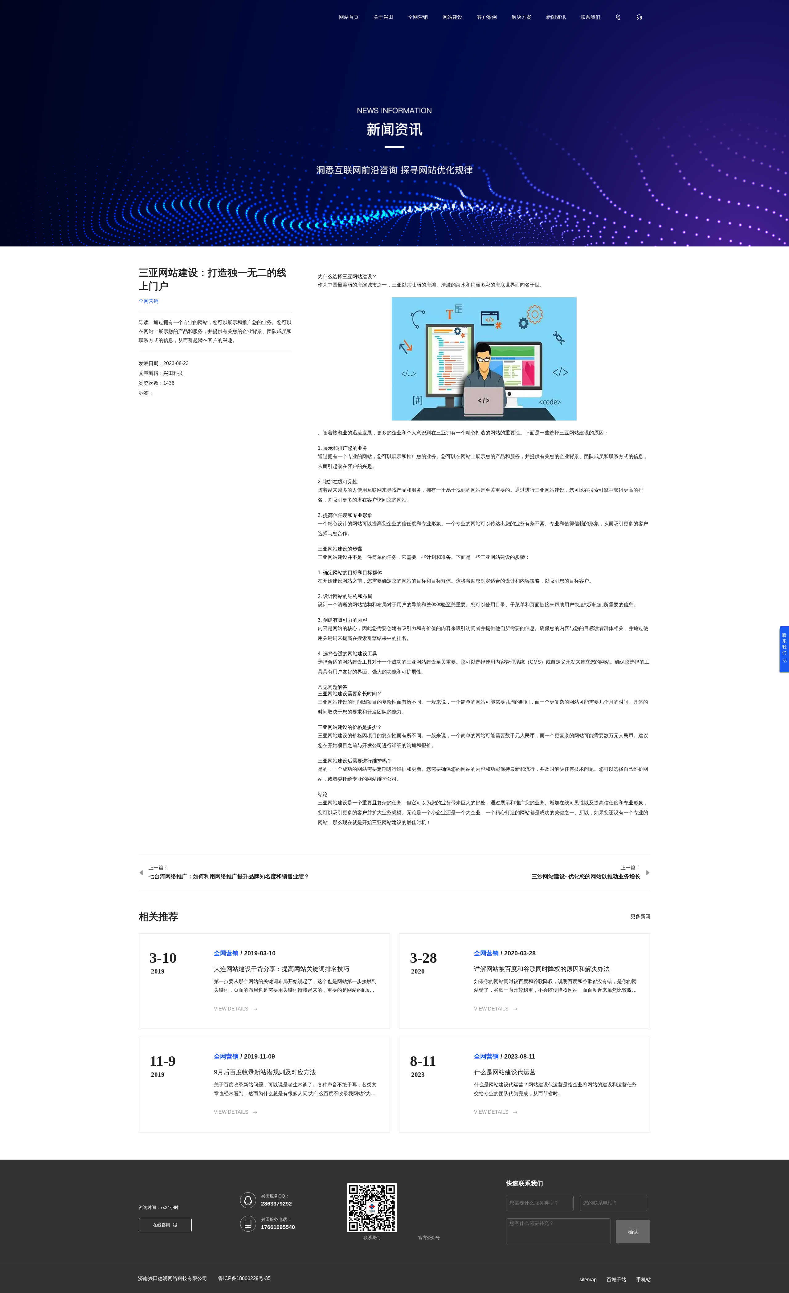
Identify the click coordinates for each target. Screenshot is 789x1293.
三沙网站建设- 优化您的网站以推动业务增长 (586, 876)
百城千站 (616, 1279)
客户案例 (487, 17)
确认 (633, 1231)
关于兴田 (383, 17)
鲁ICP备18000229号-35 (244, 1278)
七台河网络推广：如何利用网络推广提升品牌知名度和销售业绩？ (229, 876)
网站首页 (349, 17)
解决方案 (521, 17)
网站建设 (452, 17)
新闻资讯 (556, 17)
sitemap (588, 1279)
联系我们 (590, 17)
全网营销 (418, 17)
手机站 (643, 1279)
